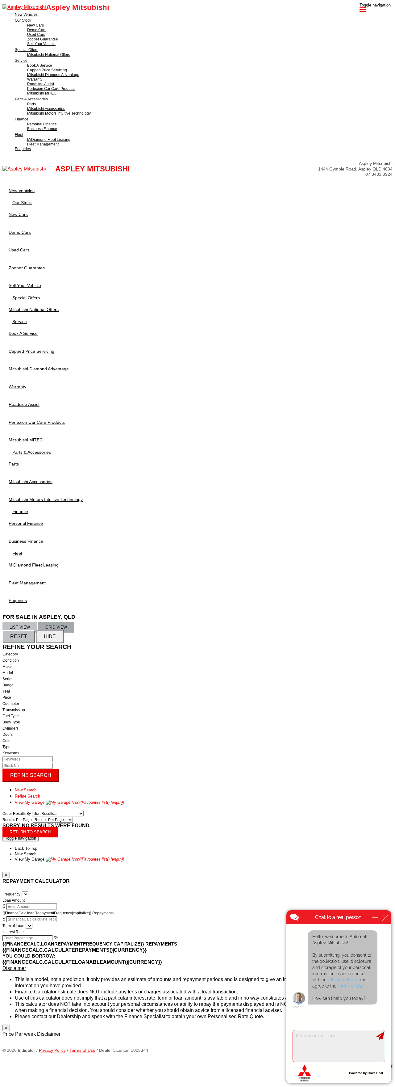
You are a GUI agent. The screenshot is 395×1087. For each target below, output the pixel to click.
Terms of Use (82, 1050)
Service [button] (21, 60)
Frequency (11, 894)
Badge (8, 685)
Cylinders (10, 728)
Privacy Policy (52, 1050)
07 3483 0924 (379, 174)
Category (10, 654)
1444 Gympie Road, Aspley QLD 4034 (355, 168)
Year (6, 691)
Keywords (10, 753)
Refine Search (30, 775)
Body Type (11, 722)
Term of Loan (13, 926)
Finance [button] (21, 119)
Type (6, 747)
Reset (18, 636)
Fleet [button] (19, 135)
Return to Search (30, 832)
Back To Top (26, 848)
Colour (8, 741)
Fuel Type (10, 716)
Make (7, 666)
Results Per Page (17, 820)
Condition (10, 660)
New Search (25, 790)
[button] (197, 968)
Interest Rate (13, 932)
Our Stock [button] (23, 20)
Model (7, 673)
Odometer (10, 703)
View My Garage (69, 802)
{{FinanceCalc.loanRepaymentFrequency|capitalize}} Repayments (58, 913)
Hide (50, 636)
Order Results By (16, 813)
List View (20, 627)
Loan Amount (13, 900)
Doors (7, 734)
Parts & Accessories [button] (31, 99)
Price (6, 697)
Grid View (56, 627)
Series (7, 679)
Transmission (13, 710)
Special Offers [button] (26, 50)
